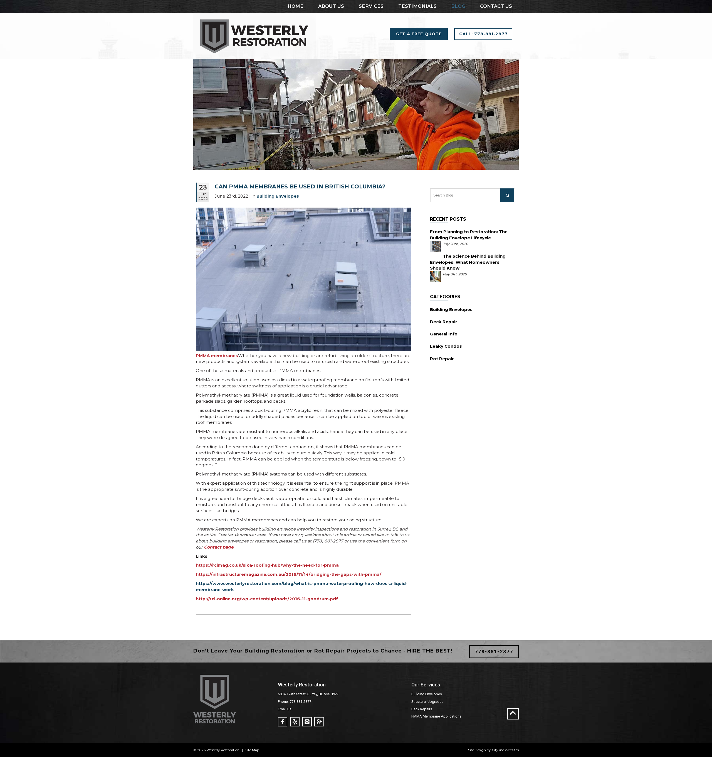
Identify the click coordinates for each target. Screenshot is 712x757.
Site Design (477, 750)
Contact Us (496, 6)
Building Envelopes (451, 309)
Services (371, 6)
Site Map (252, 750)
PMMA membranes (217, 355)
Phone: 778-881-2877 (294, 701)
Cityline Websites (505, 750)
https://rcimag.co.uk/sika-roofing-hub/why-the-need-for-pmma (267, 565)
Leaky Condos (446, 346)
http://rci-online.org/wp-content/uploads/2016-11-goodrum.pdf (267, 598)
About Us (331, 6)
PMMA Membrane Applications (436, 716)
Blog (458, 6)
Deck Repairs (421, 709)
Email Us (284, 709)
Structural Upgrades (427, 701)
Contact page (218, 547)
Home (295, 6)
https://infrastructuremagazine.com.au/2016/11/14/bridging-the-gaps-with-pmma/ (288, 574)
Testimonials (417, 6)
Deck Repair (443, 321)
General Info (444, 334)
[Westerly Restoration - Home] (254, 55)
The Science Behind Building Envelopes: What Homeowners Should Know (468, 262)
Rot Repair (442, 358)
